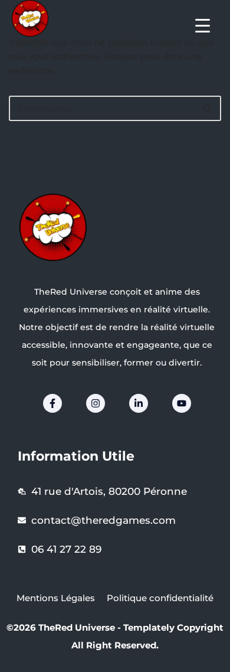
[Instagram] (95, 403)
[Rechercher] (208, 108)
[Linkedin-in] (138, 403)
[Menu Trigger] (202, 25)
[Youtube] (181, 403)
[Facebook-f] (52, 403)
